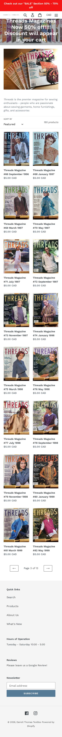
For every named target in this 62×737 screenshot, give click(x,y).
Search (11, 597)
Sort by (8, 119)
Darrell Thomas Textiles (29, 722)
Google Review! (37, 665)
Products (12, 606)
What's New (14, 624)
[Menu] (56, 15)
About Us (13, 615)
